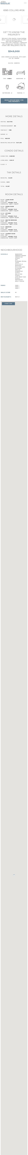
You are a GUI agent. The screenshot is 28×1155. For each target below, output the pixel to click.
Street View (8, 303)
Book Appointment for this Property (14, 100)
